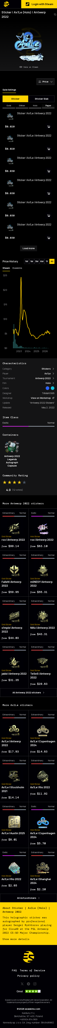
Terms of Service (32, 970)
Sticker (15, 98)
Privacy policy (28, 975)
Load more (29, 248)
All (52, 261)
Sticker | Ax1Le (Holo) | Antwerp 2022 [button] (24, 14)
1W (26, 261)
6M (42, 261)
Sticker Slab (41, 98)
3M (36, 261)
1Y (47, 261)
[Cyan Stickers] (52, 388)
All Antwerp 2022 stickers (27, 692)
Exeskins (17, 267)
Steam (6, 267)
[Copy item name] (55, 14)
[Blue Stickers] (47, 388)
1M (31, 261)
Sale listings (9, 89)
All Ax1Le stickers (26, 897)
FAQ (14, 970)
